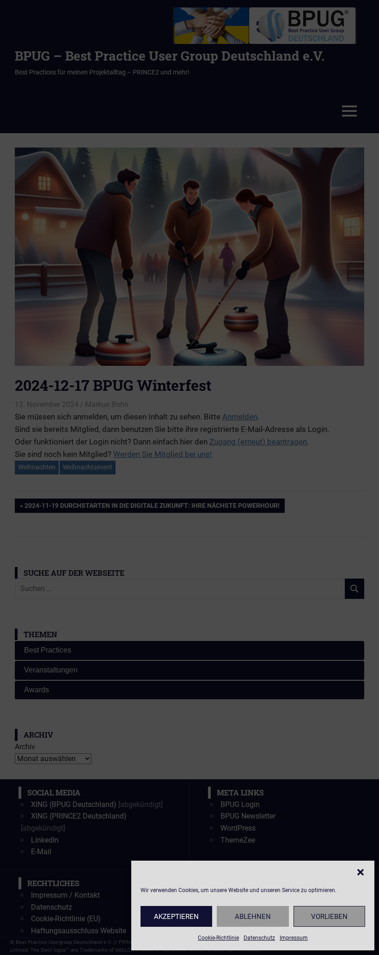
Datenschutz (259, 938)
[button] (360, 872)
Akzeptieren (176, 916)
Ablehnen (253, 916)
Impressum (294, 938)
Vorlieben (329, 916)
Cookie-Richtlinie (218, 938)
